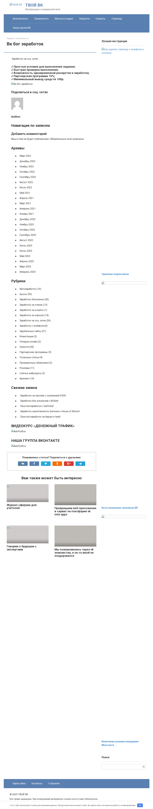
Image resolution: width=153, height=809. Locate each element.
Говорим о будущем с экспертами (22, 548)
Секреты (100, 18)
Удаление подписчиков (115, 274)
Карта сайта (19, 783)
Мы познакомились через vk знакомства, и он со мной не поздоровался (74, 552)
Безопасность (20, 18)
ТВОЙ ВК (34, 5)
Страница (116, 18)
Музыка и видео (64, 18)
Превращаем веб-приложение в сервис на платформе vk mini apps (75, 511)
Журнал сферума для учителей (22, 506)
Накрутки (84, 18)
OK (140, 805)
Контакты (37, 783)
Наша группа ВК (22, 27)
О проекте (54, 783)
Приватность (41, 18)
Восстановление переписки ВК (120, 507)
